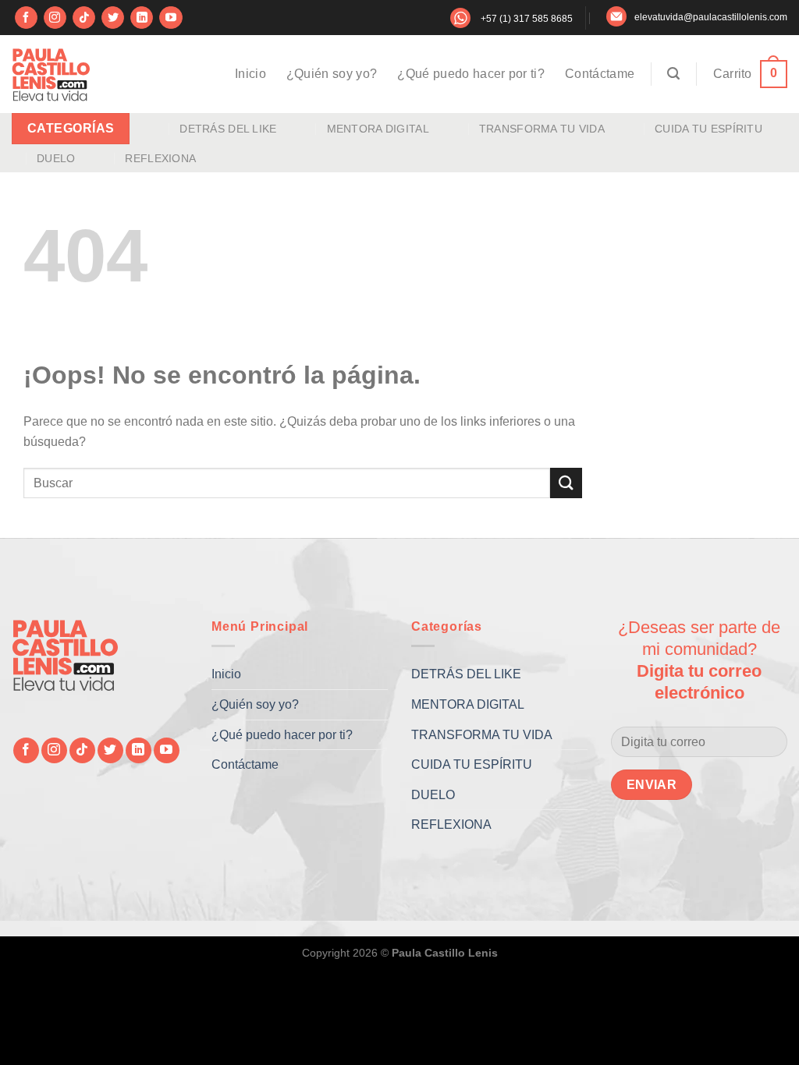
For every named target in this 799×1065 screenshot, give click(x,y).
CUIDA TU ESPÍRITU (708, 128)
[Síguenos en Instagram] (55, 18)
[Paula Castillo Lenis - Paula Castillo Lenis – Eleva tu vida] (51, 74)
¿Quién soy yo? (331, 73)
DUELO (56, 158)
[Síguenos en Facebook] (26, 18)
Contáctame (599, 73)
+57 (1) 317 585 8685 (527, 18)
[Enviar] (565, 483)
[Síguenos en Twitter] (112, 18)
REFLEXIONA (160, 158)
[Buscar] (673, 73)
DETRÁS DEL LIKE (227, 128)
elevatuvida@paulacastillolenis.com (710, 17)
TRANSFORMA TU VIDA (542, 128)
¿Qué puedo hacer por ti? (471, 73)
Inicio (250, 73)
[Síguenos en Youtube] (170, 18)
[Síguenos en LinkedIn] (141, 18)
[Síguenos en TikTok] (84, 18)
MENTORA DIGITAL (378, 128)
